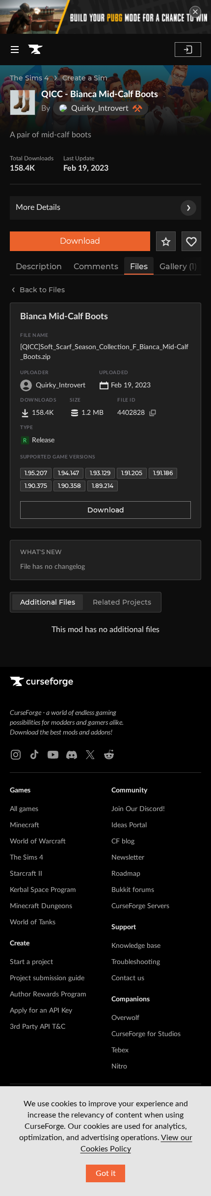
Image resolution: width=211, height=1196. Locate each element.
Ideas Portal (129, 825)
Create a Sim (84, 78)
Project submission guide (47, 978)
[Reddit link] (109, 755)
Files (139, 266)
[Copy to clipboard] (152, 413)
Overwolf (125, 1018)
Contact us (127, 978)
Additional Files (47, 602)
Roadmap (125, 873)
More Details (38, 207)
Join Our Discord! (138, 809)
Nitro (119, 1066)
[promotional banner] (105, 17)
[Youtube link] (53, 755)
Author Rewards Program (48, 994)
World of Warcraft (38, 841)
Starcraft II (26, 873)
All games (24, 809)
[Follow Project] (191, 241)
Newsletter (127, 857)
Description (39, 266)
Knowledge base (135, 945)
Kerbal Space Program (43, 890)
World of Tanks (32, 922)
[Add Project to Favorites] (166, 241)
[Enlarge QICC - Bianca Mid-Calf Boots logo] (22, 102)
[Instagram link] (16, 755)
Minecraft (24, 825)
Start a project (31, 962)
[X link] (90, 755)
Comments (96, 266)
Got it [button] (106, 1173)
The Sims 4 (29, 78)
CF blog (122, 841)
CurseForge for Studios (146, 1034)
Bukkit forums (132, 890)
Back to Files (42, 289)
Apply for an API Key (41, 1010)
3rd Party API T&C (37, 1026)
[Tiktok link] (34, 755)
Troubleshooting (135, 962)
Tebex (120, 1050)
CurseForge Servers (140, 906)
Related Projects (122, 602)
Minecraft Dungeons (41, 906)
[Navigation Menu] (15, 49)
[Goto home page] (35, 49)
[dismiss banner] (195, 12)
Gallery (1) (178, 266)
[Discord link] (72, 755)
